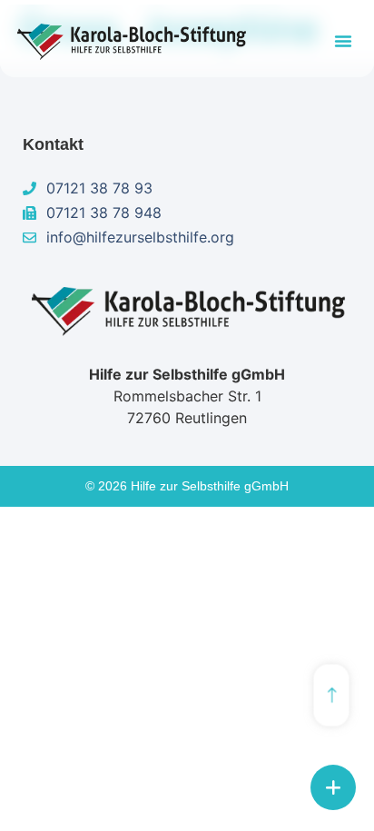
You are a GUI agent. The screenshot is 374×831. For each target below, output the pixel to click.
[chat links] (333, 787)
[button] (343, 40)
